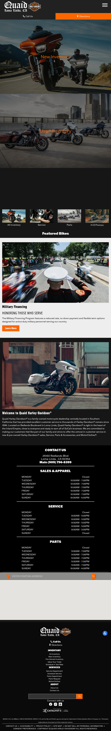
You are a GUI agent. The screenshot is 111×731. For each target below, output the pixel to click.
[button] (105, 633)
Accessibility (27, 726)
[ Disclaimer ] (103, 205)
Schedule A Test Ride (54, 664)
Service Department (54, 671)
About (54, 684)
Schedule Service (54, 673)
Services (54, 667)
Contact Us (54, 690)
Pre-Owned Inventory (54, 659)
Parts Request (54, 679)
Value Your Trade (54, 662)
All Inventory (54, 654)
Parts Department (54, 676)
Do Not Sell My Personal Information (84, 726)
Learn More (11, 328)
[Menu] (105, 5)
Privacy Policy (43, 726)
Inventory (54, 650)
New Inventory (54, 657)
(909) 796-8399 (59, 462)
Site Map (57, 726)
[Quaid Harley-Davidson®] (22, 6)
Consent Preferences (24, 728)
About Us (54, 688)
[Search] (79, 696)
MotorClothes (54, 681)
